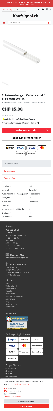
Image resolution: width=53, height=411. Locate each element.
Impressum (10, 294)
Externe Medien (14, 391)
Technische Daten (11, 163)
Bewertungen (9, 171)
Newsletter (10, 306)
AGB (7, 283)
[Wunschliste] (47, 9)
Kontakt (9, 291)
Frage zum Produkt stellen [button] (26, 137)
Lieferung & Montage (14, 296)
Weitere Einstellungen (13, 396)
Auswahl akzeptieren (26, 401)
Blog (7, 301)
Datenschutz (11, 288)
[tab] (26, 163)
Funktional (12, 394)
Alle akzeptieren (26, 406)
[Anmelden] (39, 9)
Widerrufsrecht (12, 286)
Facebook (12, 368)
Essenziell (12, 388)
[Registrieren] (43, 9)
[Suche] (48, 23)
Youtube (11, 371)
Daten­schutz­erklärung (20, 384)
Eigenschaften (9, 178)
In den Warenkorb (25, 130)
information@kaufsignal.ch (17, 258)
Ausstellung (10, 299)
